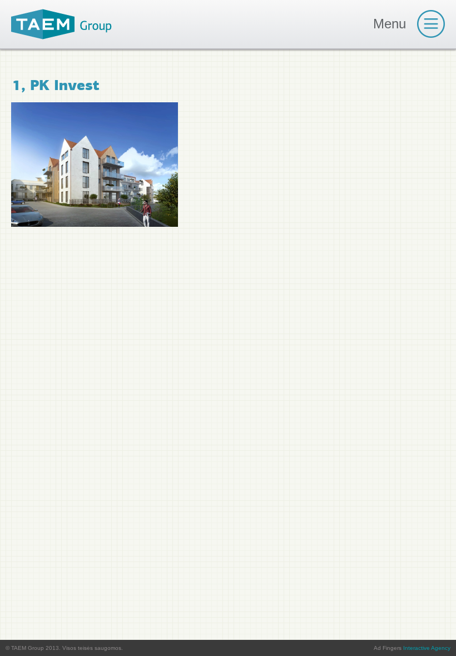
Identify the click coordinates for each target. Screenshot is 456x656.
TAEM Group (61, 24)
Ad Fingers (412, 648)
